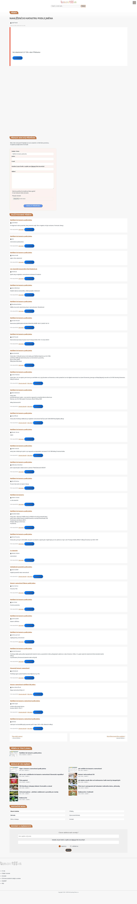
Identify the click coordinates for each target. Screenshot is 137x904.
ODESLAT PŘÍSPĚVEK (33, 206)
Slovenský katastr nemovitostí (19, 668)
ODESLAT (68, 850)
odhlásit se (75, 846)
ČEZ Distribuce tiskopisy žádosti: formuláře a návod (35, 786)
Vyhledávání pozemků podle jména (21, 567)
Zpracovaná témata (74, 815)
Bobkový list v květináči (85, 792)
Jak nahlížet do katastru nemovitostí (90, 768)
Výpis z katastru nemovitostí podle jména (32, 768)
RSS (3, 883)
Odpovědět (17, 57)
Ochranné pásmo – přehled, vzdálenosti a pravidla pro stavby (38, 792)
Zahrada (12, 815)
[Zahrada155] (68, 3)
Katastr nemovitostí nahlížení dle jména (22, 684)
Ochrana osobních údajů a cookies (11, 878)
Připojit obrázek (16, 196)
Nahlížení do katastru (17, 495)
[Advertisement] (53, 37)
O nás (3, 871)
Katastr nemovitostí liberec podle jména (22, 583)
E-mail (13, 161)
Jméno (13, 156)
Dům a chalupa (14, 819)
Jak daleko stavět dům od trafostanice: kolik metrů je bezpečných (99, 780)
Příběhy (71, 811)
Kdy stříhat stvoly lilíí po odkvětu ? (116, 736)
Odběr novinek (6, 873)
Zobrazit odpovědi (22, 383)
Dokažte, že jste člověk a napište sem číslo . (28, 166)
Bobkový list (23, 798)
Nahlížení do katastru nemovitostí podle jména (25, 701)
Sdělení (13, 171)
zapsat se (63, 846)
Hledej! (83, 6)
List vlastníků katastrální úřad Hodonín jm (23, 269)
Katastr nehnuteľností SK (86, 774)
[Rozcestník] (134, 2)
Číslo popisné (23, 780)
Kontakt (71, 819)
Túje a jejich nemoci (17, 736)
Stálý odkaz (21, 229)
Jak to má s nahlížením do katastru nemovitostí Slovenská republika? (41, 774)
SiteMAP (4, 881)
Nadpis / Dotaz (15, 151)
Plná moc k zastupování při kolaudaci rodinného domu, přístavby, (99, 786)
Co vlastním (14, 550)
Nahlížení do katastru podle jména (21, 220)
